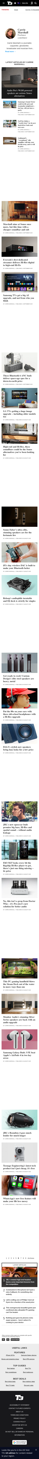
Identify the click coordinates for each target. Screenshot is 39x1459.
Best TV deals (10, 1385)
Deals (16, 10)
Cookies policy (19, 1422)
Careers (19, 1428)
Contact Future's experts (19, 1408)
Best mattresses (28, 1372)
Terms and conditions (19, 1415)
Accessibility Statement (19, 1405)
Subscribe (25, 3)
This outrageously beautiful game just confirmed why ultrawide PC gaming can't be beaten (21, 1310)
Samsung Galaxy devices (29, 1355)
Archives (31, 1258)
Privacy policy (19, 1418)
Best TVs (28, 1368)
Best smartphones (11, 1372)
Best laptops (11, 1368)
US (8, 1339)
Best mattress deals (29, 1381)
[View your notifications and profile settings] (15, 3)
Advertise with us (19, 1425)
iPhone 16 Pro (10, 1355)
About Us (19, 1412)
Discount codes (28, 1385)
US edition (10, 1453)
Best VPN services (29, 1359)
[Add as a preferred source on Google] (19, 1442)
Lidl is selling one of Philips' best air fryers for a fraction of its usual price (20, 1301)
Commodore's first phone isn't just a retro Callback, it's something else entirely (20, 1292)
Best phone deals (10, 1381)
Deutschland (15, 1339)
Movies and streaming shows (10, 1359)
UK (3, 1339)
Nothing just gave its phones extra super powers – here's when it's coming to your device (19, 1320)
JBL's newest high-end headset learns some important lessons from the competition (20, 1282)
